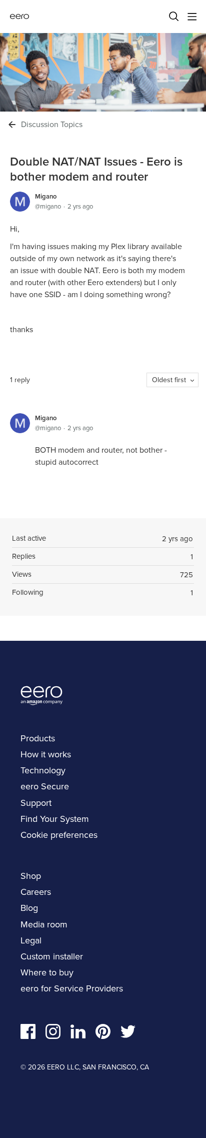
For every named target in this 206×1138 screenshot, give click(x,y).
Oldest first (169, 380)
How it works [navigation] (45, 754)
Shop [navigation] (30, 875)
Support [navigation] (36, 802)
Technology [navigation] (43, 770)
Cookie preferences (59, 834)
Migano (45, 196)
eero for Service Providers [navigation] (71, 988)
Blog (29, 907)
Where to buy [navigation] (47, 972)
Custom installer (51, 956)
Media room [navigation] (44, 924)
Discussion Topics (51, 125)
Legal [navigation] (31, 940)
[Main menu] (192, 17)
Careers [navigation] (35, 891)
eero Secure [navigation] (44, 786)
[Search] (174, 17)
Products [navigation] (37, 738)
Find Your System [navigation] (54, 818)
